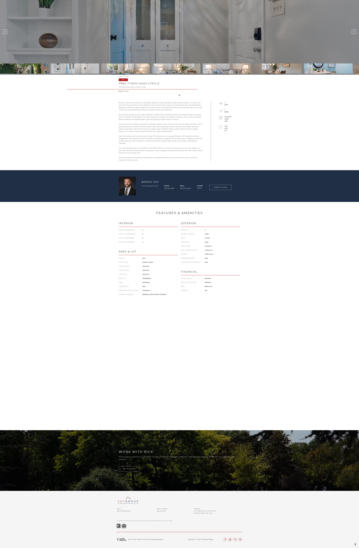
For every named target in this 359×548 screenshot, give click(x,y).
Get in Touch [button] (129, 469)
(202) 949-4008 (169, 188)
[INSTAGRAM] (235, 539)
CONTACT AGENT (220, 187)
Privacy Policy (207, 539)
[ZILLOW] (230, 539)
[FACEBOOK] (225, 539)
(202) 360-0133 (161, 511)
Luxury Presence (157, 539)
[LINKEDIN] (240, 539)
